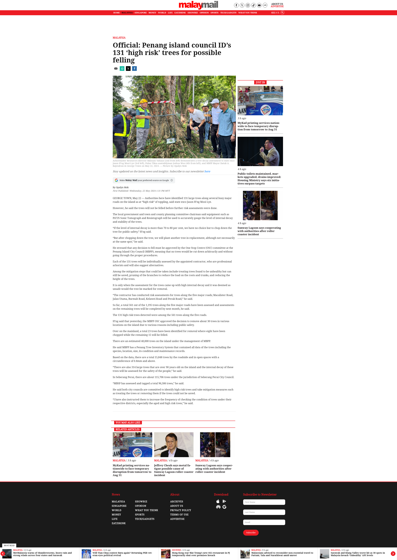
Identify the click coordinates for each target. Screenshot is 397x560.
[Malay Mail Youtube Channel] (259, 5)
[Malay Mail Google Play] (224, 503)
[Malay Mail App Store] (218, 503)
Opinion (140, 506)
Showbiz (164, 550)
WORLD (162, 12)
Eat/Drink (119, 523)
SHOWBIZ (193, 12)
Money (116, 514)
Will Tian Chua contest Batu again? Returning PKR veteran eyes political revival (110, 554)
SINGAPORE (141, 12)
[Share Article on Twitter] (128, 70)
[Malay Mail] (198, 8)
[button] (171, 180)
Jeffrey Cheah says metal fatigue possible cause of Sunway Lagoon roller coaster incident (174, 470)
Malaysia (5, 550)
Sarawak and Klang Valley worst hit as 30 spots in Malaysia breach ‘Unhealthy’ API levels (346, 554)
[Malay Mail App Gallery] (218, 509)
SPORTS (215, 12)
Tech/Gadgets (144, 519)
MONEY (152, 12)
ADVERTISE (177, 519)
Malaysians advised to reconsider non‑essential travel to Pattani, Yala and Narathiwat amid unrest (270, 554)
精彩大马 (275, 12)
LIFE (170, 12)
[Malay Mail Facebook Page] (236, 5)
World (116, 510)
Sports (140, 514)
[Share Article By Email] (116, 70)
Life (115, 519)
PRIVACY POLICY (180, 510)
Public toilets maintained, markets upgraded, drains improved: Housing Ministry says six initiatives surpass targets (259, 178)
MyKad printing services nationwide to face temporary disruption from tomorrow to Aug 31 (132, 470)
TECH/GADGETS (228, 12)
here (207, 171)
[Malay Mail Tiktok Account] (253, 5)
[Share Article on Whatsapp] (122, 70)
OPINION (204, 12)
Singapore (119, 506)
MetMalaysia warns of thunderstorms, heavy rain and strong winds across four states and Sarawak (30, 554)
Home (116, 12)
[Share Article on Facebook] (134, 70)
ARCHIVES (176, 501)
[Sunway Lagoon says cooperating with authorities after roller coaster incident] (215, 444)
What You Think (247, 12)
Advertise (277, 6)
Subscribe (251, 532)
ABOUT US (176, 506)
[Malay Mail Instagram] (247, 5)
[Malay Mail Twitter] (242, 5)
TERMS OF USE (179, 514)
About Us (277, 4)
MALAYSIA (127, 12)
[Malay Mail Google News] (224, 509)
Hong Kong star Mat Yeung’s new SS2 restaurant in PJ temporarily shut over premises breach (189, 554)
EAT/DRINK (180, 12)
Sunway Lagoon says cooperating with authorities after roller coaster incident (214, 468)
